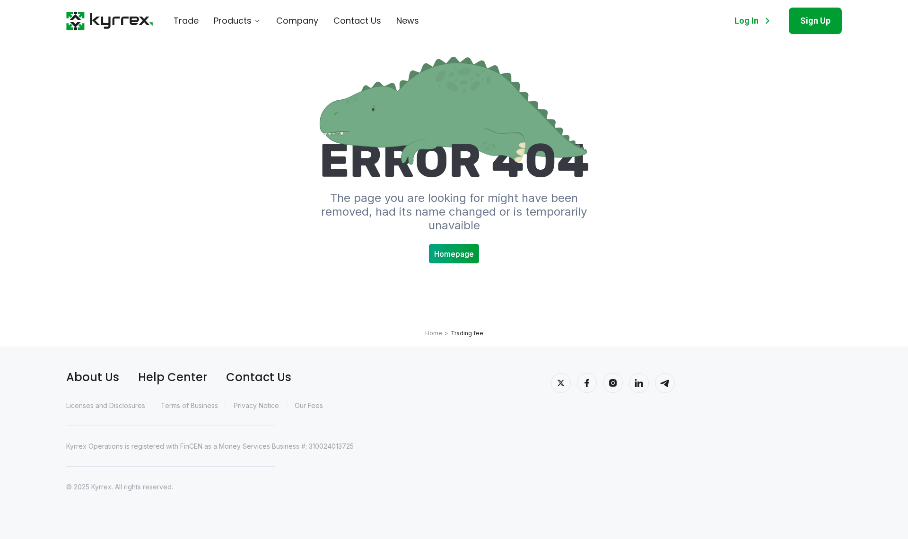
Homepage (454, 254)
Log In (746, 21)
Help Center (172, 377)
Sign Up (815, 21)
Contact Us (357, 20)
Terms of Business (189, 405)
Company (297, 20)
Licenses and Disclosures (105, 405)
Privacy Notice (256, 405)
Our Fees (309, 405)
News (407, 20)
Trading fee (467, 333)
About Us (92, 377)
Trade (186, 20)
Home (433, 333)
